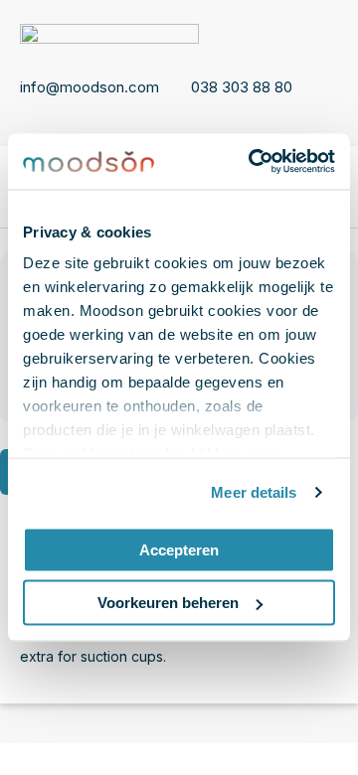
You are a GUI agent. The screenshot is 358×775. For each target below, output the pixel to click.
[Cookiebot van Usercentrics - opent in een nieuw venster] (252, 162)
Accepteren (179, 549)
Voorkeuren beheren (168, 602)
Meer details (253, 492)
